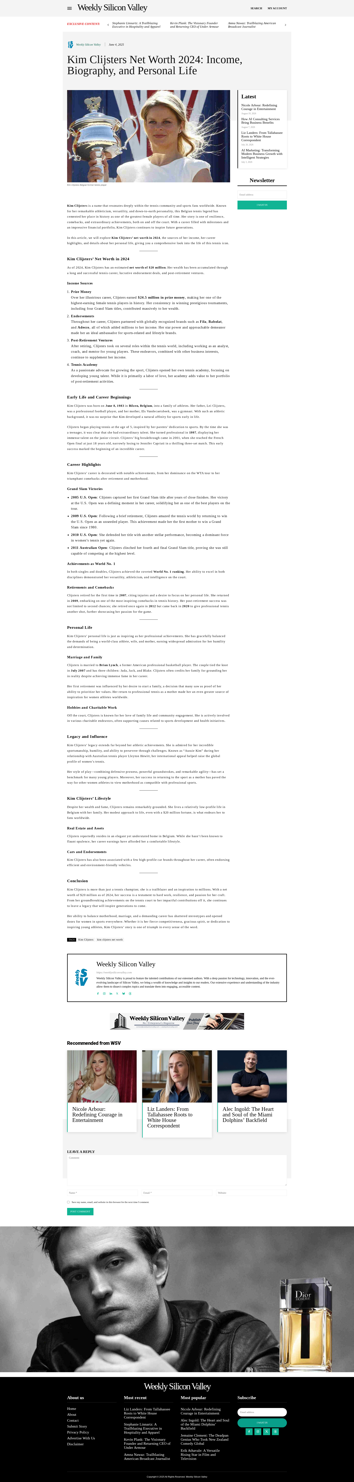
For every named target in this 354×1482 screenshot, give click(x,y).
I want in (262, 205)
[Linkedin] (110, 992)
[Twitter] (117, 992)
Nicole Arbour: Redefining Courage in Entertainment (259, 107)
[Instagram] (104, 992)
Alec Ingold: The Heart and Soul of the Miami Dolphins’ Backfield (248, 1114)
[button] (256, 8)
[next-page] (285, 25)
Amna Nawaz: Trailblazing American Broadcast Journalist (252, 24)
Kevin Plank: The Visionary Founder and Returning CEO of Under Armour (194, 24)
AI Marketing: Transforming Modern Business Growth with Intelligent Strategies (261, 153)
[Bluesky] (123, 992)
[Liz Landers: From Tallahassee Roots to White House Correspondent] (177, 1076)
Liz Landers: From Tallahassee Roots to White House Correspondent (262, 136)
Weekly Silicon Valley (88, 44)
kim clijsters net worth (110, 939)
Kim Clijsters (85, 939)
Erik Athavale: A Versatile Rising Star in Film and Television (200, 1454)
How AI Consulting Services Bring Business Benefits (260, 121)
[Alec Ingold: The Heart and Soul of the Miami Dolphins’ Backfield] (252, 1076)
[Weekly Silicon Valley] (71, 44)
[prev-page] (108, 25)
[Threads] (130, 992)
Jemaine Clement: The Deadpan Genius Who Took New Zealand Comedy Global (204, 1439)
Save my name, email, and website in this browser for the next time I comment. (110, 1202)
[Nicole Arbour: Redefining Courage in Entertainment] (102, 1076)
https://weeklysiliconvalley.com (114, 972)
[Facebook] (97, 992)
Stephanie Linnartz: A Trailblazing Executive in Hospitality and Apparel (136, 24)
